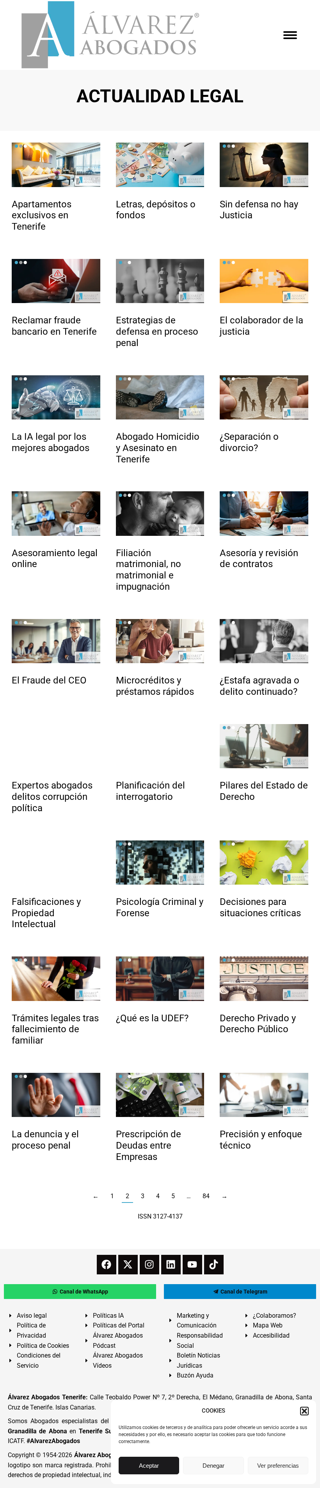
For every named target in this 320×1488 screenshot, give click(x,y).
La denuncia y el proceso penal (45, 1140)
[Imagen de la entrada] (56, 165)
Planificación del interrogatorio (150, 791)
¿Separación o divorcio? (249, 442)
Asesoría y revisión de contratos (259, 559)
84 (206, 1196)
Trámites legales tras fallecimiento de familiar (55, 1029)
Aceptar (149, 1465)
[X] (128, 1264)
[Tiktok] (214, 1264)
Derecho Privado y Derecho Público (258, 1024)
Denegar (213, 1465)
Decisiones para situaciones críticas (260, 907)
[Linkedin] (171, 1264)
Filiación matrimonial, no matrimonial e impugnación (148, 570)
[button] (304, 1411)
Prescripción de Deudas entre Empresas (148, 1145)
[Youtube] (192, 1264)
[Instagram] (149, 1264)
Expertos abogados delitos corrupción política (52, 797)
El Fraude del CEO (49, 680)
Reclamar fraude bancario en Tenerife (54, 326)
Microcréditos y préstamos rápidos (155, 686)
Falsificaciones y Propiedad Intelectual (46, 913)
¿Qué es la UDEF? (152, 1018)
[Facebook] (106, 1264)
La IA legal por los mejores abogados (50, 442)
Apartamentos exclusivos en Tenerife (41, 215)
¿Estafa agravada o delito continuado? (259, 686)
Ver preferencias (278, 1465)
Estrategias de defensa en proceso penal (157, 331)
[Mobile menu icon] (290, 35)
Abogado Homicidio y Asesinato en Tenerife (157, 448)
